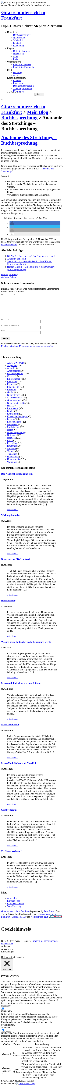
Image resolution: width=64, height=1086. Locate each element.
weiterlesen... (12, 509)
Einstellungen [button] (7, 951)
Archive (17, 75)
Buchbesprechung (9, 244)
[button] (12, 224)
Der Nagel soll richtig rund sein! (17, 474)
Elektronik (12, 381)
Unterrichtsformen (21, 51)
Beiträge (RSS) (19, 917)
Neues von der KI (10, 724)
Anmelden (12, 898)
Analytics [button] (5, 1027)
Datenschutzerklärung (23, 86)
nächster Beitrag (8, 277)
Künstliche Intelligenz (17, 416)
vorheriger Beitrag (9, 274)
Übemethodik (13, 459)
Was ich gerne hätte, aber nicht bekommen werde (26, 642)
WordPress (49, 911)
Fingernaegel (13, 387)
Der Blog (17, 72)
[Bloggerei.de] (56, 917)
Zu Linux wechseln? (11, 851)
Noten (10, 430)
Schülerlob (18, 40)
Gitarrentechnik (14, 400)
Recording (12, 443)
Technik (11, 451)
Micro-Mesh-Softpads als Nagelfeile (19, 763)
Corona (10, 376)
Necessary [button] (6, 1005)
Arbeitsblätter (13, 371)
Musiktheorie (13, 427)
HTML (10, 405)
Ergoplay (11, 384)
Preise (16, 59)
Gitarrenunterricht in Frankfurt (15, 911)
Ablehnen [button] (5, 946)
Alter (15, 56)
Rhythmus (12, 446)
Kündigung (18, 45)
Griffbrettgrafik (9, 810)
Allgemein (12, 365)
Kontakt (17, 43)
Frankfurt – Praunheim (23, 67)
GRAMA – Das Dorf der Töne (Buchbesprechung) (31, 256)
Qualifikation (19, 37)
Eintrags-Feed (13, 901)
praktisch (11, 438)
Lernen (10, 419)
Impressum (18, 83)
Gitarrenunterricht (15, 403)
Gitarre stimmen (14, 397)
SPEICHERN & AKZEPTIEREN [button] (17, 1080)
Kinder (10, 411)
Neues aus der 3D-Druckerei (15, 559)
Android (11, 368)
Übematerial (13, 456)
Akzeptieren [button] (7, 949)
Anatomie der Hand (16, 258)
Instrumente (12, 408)
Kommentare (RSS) (40, 917)
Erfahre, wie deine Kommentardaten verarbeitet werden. (27, 346)
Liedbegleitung (14, 421)
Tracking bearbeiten (22, 88)
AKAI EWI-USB (15, 363)
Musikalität (12, 424)
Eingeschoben (13, 379)
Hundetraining (8, 600)
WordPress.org (14, 906)
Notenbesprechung (16, 432)
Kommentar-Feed (15, 903)
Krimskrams (13, 413)
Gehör (10, 392)
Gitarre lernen (13, 395)
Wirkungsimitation (10, 515)
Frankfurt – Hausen (22, 64)
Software (11, 448)
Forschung (12, 389)
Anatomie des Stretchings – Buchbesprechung (29, 140)
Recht (10, 440)
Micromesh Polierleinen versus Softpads (21, 683)
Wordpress (12, 462)
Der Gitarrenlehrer (21, 35)
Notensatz (12, 435)
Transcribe (12, 454)
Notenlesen (18, 53)
